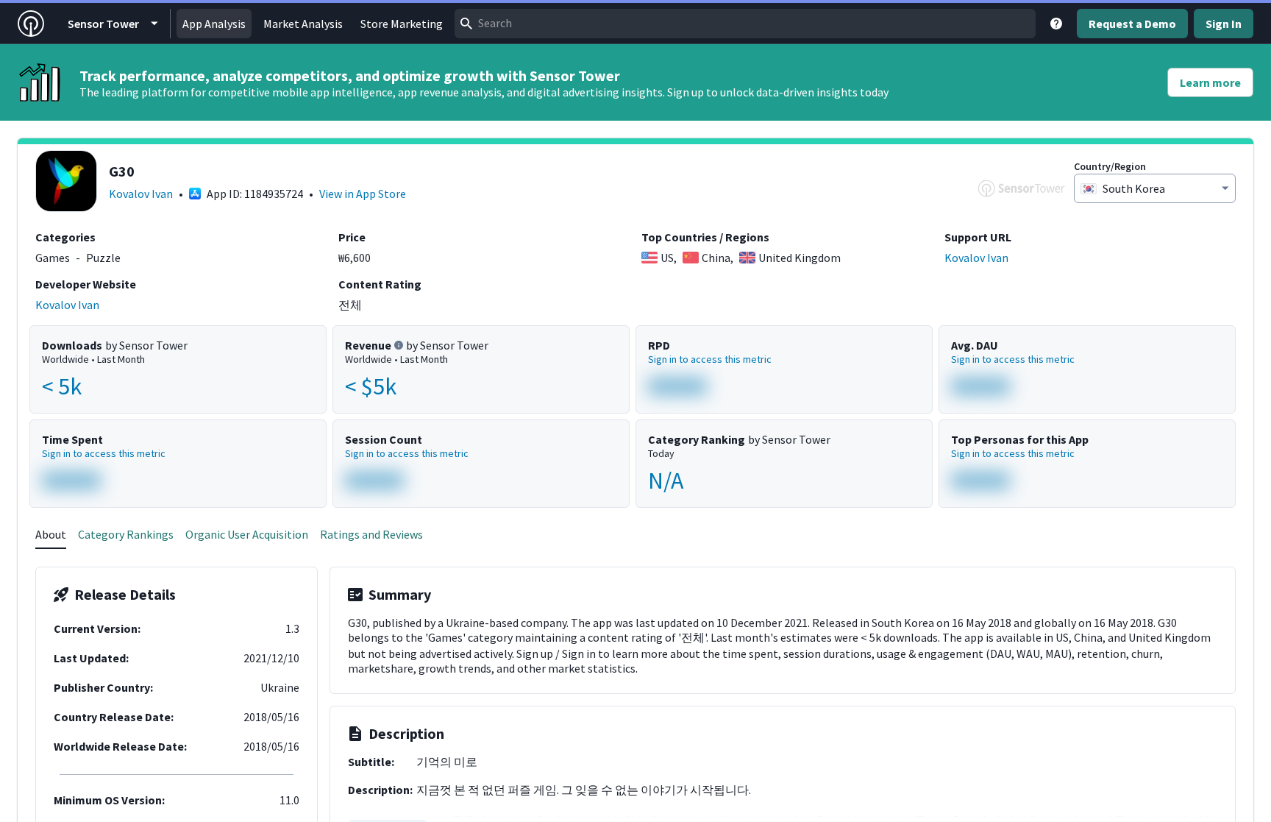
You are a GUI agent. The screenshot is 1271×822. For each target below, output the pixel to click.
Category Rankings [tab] (126, 534)
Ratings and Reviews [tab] (371, 534)
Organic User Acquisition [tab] (246, 534)
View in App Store (362, 193)
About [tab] (50, 534)
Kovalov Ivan (141, 193)
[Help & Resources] (1056, 23)
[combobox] (745, 23)
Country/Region (1110, 166)
